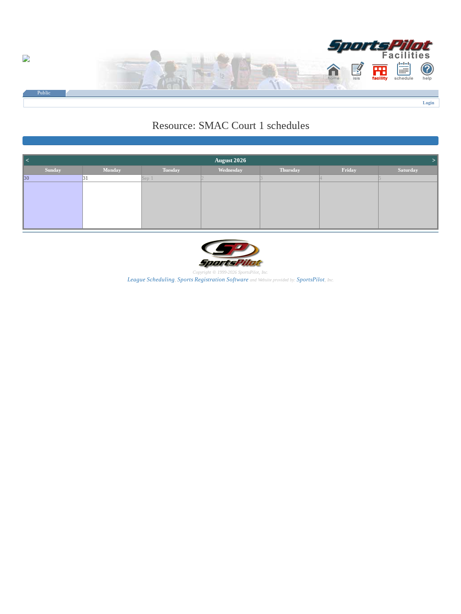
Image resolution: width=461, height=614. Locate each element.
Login (428, 102)
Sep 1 (148, 178)
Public (44, 92)
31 (85, 178)
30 (26, 178)
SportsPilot (311, 279)
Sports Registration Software (213, 279)
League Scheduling (151, 279)
